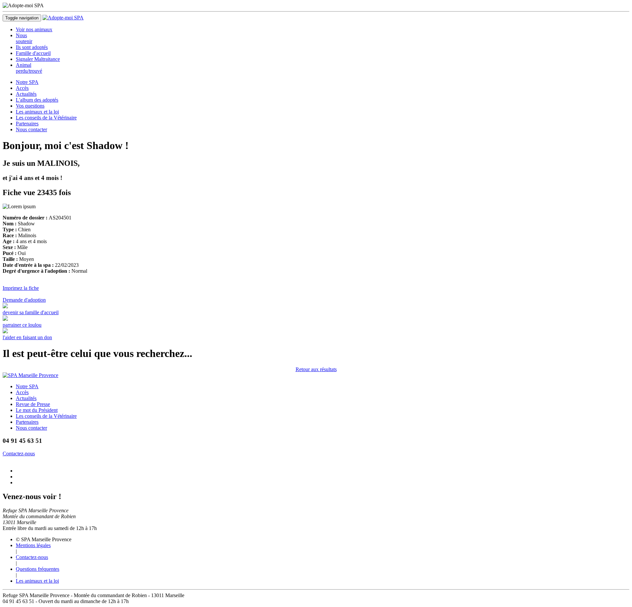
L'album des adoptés (37, 100)
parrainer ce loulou (22, 325)
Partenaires (27, 123)
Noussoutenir (24, 38)
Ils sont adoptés (32, 47)
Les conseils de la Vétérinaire (46, 117)
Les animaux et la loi (37, 111)
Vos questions (30, 106)
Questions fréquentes (37, 569)
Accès (22, 88)
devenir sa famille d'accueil (31, 312)
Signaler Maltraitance (38, 59)
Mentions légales (33, 545)
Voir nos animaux (34, 29)
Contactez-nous (19, 453)
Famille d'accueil (33, 53)
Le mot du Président (37, 410)
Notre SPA (27, 82)
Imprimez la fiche (21, 288)
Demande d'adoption (24, 300)
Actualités (26, 94)
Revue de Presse (33, 404)
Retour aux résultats (316, 369)
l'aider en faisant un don (27, 337)
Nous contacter (31, 129)
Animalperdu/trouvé (29, 68)
